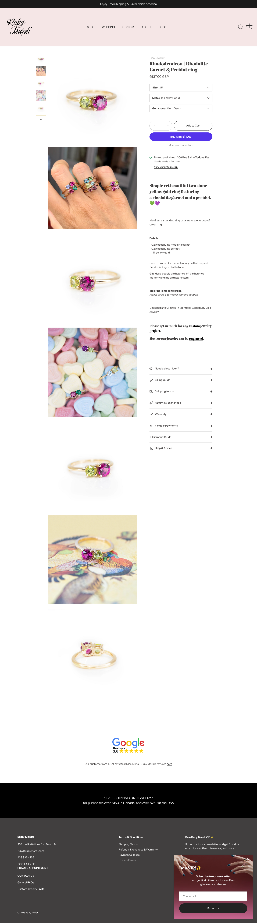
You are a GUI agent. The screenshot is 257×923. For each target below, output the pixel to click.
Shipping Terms (128, 844)
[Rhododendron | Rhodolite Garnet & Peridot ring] (41, 95)
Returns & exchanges (167, 402)
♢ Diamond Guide (160, 437)
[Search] (240, 27)
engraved (196, 338)
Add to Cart (193, 125)
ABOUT (146, 27)
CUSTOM (128, 27)
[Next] (41, 119)
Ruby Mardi (32, 912)
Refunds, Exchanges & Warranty (138, 849)
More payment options (181, 145)
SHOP (90, 27)
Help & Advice (163, 448)
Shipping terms (164, 391)
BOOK (162, 27)
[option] (41, 59)
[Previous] (41, 50)
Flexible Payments (166, 425)
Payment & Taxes (129, 854)
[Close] (248, 859)
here (169, 764)
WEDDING (108, 27)
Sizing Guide (162, 380)
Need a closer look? (166, 368)
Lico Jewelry (157, 58)
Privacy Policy (127, 860)
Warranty (160, 414)
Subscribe (213, 908)
